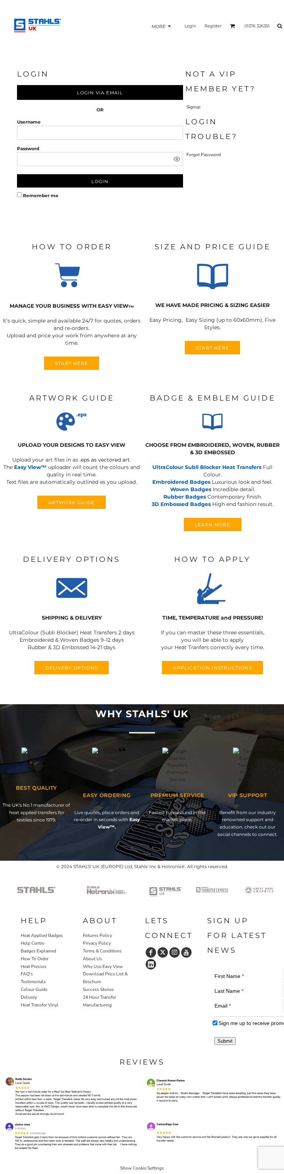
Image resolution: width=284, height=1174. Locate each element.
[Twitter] (163, 952)
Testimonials (33, 982)
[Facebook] (151, 952)
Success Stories (98, 989)
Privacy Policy (97, 943)
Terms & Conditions (102, 951)
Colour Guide (34, 989)
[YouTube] (186, 952)
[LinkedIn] (151, 964)
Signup (193, 107)
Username (29, 122)
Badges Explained (38, 951)
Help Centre (32, 943)
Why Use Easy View (103, 966)
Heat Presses (34, 966)
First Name (229, 976)
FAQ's (27, 974)
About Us (92, 959)
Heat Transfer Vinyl (39, 1005)
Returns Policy (97, 935)
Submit (225, 1041)
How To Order (34, 959)
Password (28, 148)
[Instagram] (174, 952)
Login (190, 25)
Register (213, 25)
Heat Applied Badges (42, 935)
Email (222, 1006)
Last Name (228, 991)
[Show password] (177, 159)
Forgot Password (203, 155)
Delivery (29, 997)
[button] (71, 276)
